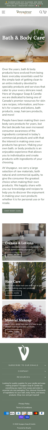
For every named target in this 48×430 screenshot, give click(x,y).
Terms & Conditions (24, 407)
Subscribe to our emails (23, 365)
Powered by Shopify (24, 428)
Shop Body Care (12, 211)
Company (23, 371)
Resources (23, 377)
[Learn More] (24, 242)
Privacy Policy (24, 403)
